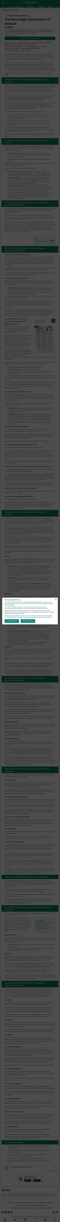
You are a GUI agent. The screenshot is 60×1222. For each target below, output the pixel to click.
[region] (30, 610)
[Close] (56, 599)
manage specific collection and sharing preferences (40, 617)
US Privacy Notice (43, 603)
